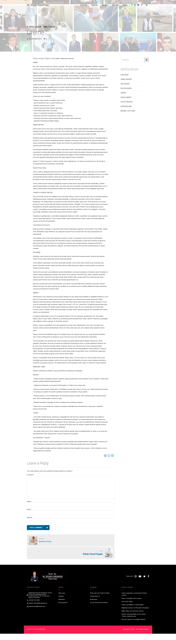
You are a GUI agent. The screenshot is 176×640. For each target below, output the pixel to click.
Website (29, 517)
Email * (29, 509)
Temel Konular (49, 27)
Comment (30, 475)
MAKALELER (125, 75)
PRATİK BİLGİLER (126, 88)
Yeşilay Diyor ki (95, 596)
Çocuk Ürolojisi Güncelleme (99, 602)
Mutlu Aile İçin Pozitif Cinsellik (99, 593)
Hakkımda (94, 5)
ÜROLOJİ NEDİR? (126, 97)
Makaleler (105, 5)
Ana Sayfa (83, 5)
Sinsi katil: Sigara (127, 601)
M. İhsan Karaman (38, 5)
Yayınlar (61, 596)
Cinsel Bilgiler (35, 27)
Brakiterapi (93, 599)
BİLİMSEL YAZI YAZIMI (128, 111)
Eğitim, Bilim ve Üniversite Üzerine (133, 611)
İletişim (125, 5)
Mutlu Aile (115, 5)
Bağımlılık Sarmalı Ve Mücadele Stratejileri (135, 608)
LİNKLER (123, 93)
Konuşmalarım (63, 602)
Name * (29, 502)
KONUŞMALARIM (126, 106)
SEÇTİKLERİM (125, 84)
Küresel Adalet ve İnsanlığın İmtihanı (133, 619)
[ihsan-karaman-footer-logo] (47, 576)
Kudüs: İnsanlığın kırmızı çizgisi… (132, 598)
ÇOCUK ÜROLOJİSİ (127, 102)
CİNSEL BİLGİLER (126, 79)
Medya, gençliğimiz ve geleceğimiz (133, 605)
